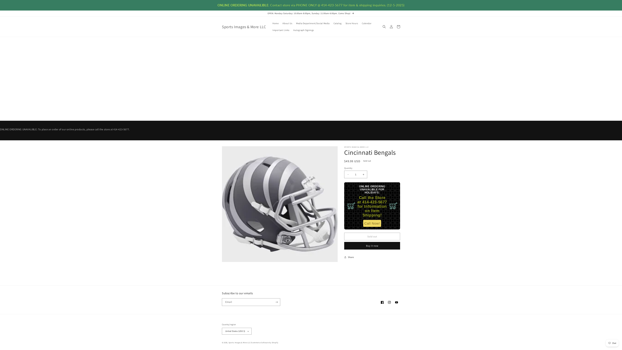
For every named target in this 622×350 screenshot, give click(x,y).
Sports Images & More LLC (240, 342)
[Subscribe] (276, 302)
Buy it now (372, 245)
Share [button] (351, 257)
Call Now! (372, 223)
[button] (384, 26)
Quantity (348, 168)
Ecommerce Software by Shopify (264, 342)
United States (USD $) (235, 331)
